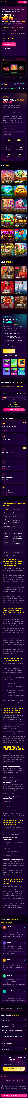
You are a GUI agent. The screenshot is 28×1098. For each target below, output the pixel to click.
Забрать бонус (8, 44)
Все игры (4, 168)
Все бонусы (7, 48)
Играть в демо (9, 351)
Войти (14, 2)
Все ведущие (5, 264)
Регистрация (22, 2)
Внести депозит (13, 409)
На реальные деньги (11, 355)
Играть (23, 1093)
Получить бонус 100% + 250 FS (14, 1069)
